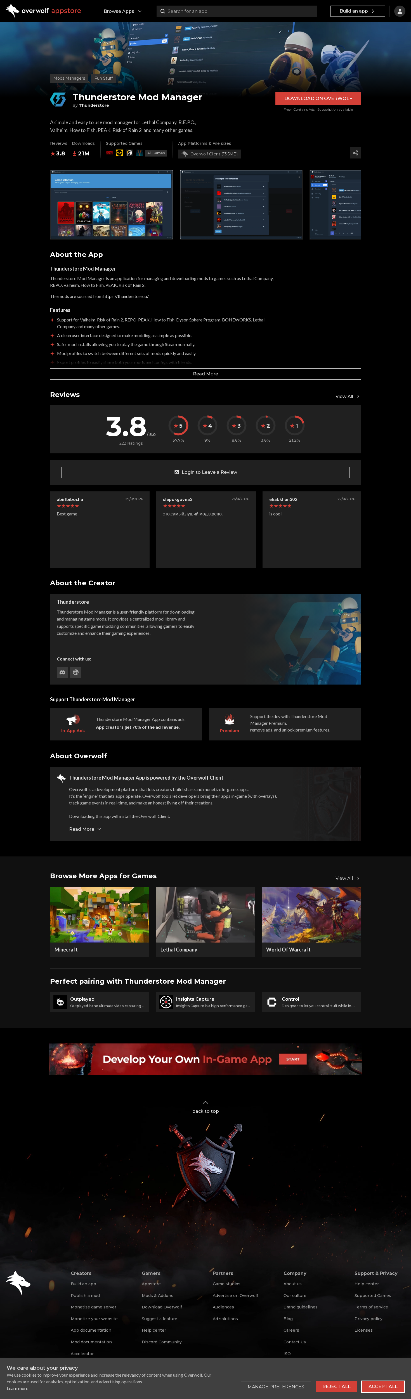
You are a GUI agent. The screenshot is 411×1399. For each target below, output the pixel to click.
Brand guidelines (301, 1307)
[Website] (75, 672)
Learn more (17, 1388)
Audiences (223, 1307)
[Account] (399, 11)
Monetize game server (93, 1307)
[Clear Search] (311, 11)
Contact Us (295, 1341)
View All (344, 396)
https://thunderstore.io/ (126, 296)
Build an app (354, 11)
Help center (154, 1330)
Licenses (364, 1330)
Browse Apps (119, 11)
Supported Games (373, 1295)
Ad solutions (225, 1318)
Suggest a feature (159, 1318)
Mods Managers (69, 78)
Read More (205, 374)
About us (293, 1283)
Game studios (226, 1283)
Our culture (295, 1295)
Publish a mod (85, 1295)
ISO (287, 1353)
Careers (291, 1330)
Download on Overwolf (318, 98)
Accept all (383, 1386)
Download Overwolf (162, 1307)
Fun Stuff (104, 78)
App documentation (91, 1330)
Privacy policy (368, 1318)
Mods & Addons (157, 1295)
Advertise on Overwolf (235, 1295)
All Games (156, 153)
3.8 (60, 153)
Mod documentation (91, 1341)
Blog (288, 1318)
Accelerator (82, 1353)
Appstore (151, 1283)
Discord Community (162, 1341)
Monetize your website (94, 1318)
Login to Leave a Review (209, 472)
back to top (205, 1111)
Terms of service (371, 1307)
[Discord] (62, 672)
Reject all (336, 1386)
